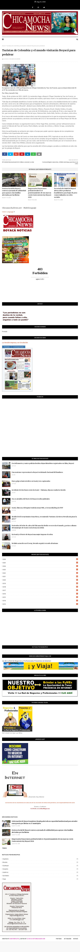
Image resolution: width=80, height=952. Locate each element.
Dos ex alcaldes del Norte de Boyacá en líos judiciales (31, 499)
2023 (40, 570)
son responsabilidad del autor (66, 802)
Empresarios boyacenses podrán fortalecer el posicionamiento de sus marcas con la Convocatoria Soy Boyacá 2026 (39, 193)
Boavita (40, 862)
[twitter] (44, 7)
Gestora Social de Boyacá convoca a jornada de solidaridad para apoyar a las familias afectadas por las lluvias (14, 192)
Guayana (40, 869)
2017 (40, 590)
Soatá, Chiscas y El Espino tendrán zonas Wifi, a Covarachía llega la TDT (37, 508)
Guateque (40, 865)
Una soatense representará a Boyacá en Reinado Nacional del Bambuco (37, 472)
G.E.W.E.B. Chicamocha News (11, 59)
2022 (40, 573)
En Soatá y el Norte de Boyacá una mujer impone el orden (32, 534)
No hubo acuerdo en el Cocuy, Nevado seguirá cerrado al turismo (35, 543)
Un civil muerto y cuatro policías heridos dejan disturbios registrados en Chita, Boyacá (43, 463)
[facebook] (33, 7)
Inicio (3, 46)
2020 (40, 580)
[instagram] (38, 7)
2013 (40, 604)
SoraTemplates (14, 938)
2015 (40, 597)
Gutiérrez (40, 872)
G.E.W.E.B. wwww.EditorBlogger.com (40, 808)
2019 (40, 583)
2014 (40, 601)
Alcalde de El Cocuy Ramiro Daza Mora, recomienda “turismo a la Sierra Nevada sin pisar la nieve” (44, 518)
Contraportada (18, 347)
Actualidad (67, 938)
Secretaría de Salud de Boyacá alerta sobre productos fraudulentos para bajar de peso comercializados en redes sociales (65, 193)
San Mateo (40, 876)
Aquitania (40, 859)
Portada (4, 331)
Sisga (40, 879)
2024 (40, 566)
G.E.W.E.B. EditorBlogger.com (36, 938)
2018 (40, 587)
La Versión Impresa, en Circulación (15, 343)
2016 (40, 594)
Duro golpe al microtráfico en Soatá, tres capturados (31, 481)
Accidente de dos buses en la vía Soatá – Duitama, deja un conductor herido (39, 490)
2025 (40, 563)
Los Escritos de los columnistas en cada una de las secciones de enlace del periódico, (31, 802)
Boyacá (75, 938)
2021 (40, 576)
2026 (40, 559)
